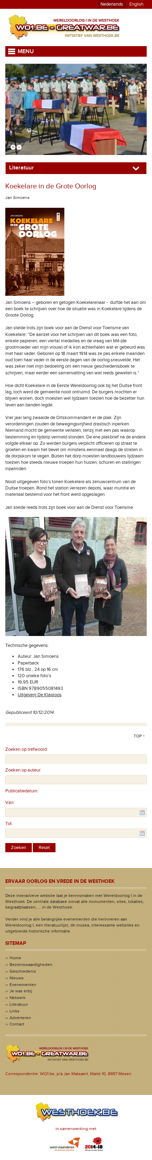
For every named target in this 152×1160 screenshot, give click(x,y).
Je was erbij (21, 991)
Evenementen (23, 984)
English (136, 4)
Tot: (9, 824)
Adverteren (20, 1017)
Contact (17, 1024)
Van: (9, 802)
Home (15, 957)
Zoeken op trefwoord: (26, 749)
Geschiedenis (23, 971)
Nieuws (17, 977)
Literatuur (19, 1004)
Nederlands (111, 4)
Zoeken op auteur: (23, 770)
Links (14, 1011)
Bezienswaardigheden (31, 964)
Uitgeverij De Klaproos (40, 695)
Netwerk (17, 997)
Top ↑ (139, 736)
